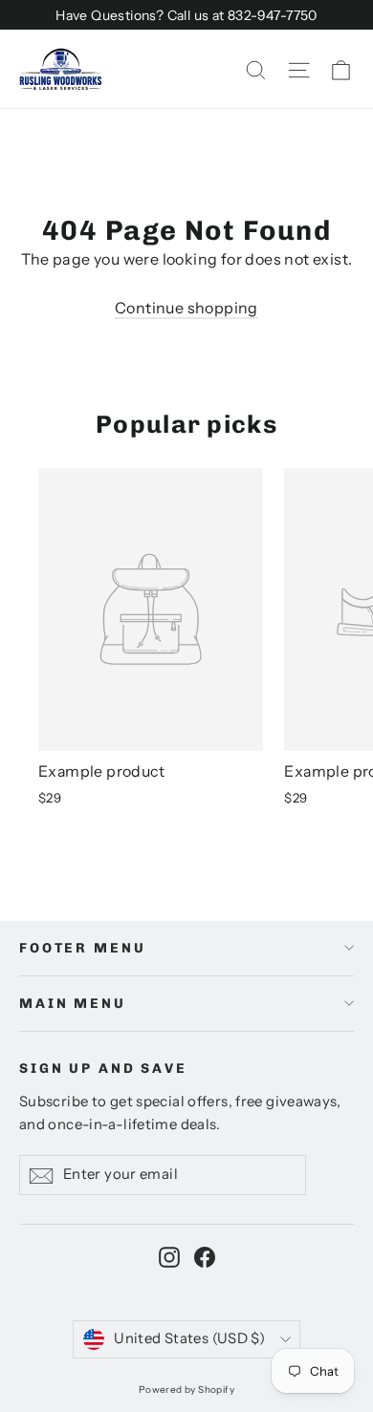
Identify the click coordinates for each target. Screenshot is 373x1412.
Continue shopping (186, 307)
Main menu (72, 1003)
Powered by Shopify (186, 1389)
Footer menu (82, 948)
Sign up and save (103, 1068)
